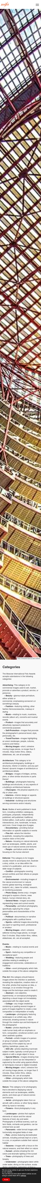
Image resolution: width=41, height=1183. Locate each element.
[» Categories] (5, 4)
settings (23, 1176)
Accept (6, 1179)
